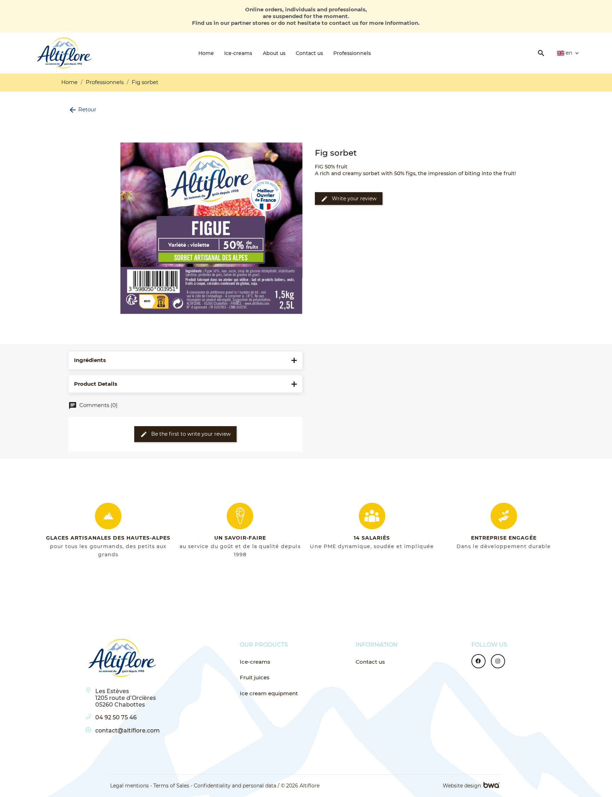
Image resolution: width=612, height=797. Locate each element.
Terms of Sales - (172, 785)
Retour (82, 109)
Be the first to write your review (185, 434)
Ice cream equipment (269, 693)
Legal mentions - (131, 785)
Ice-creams (255, 662)
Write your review (348, 198)
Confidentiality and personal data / (236, 785)
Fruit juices (255, 677)
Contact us (370, 662)
